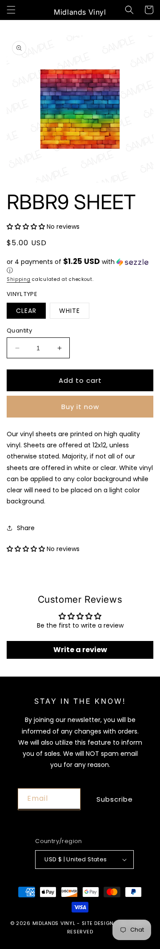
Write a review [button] (80, 650)
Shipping (19, 279)
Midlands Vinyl (54, 923)
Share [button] (26, 527)
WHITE (69, 310)
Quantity (19, 330)
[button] (11, 10)
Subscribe (114, 799)
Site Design (98, 923)
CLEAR (26, 310)
